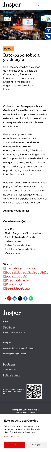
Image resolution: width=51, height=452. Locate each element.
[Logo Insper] (12, 315)
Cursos (6, 321)
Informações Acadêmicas (14, 353)
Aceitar (14, 445)
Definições (36, 445)
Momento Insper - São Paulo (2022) (27, 272)
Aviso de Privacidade (11, 437)
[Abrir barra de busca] (37, 5)
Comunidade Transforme (14, 332)
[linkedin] (14, 298)
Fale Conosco (9, 364)
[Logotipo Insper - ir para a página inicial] (12, 5)
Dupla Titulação (15, 284)
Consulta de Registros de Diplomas (18, 348)
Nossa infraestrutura (18, 288)
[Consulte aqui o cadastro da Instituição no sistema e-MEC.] (37, 392)
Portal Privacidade (11, 375)
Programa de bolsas (17, 280)
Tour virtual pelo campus (20, 268)
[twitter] (20, 298)
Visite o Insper (9, 369)
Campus (7, 343)
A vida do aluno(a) (16, 276)
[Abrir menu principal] (46, 5)
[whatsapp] (31, 298)
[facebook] (25, 298)
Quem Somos (9, 327)
